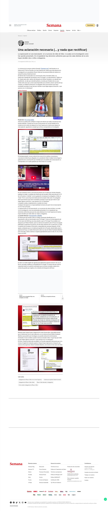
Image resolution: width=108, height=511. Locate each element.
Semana (20, 35)
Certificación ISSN (55, 479)
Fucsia (29, 479)
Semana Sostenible (43, 482)
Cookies (86, 480)
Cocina (40, 477)
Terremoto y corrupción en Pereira (48, 296)
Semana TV (31, 469)
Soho (29, 477)
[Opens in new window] (14, 502)
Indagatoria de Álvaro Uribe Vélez (26, 382)
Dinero (29, 472)
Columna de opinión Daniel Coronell (52, 379)
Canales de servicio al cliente (91, 472)
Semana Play (31, 466)
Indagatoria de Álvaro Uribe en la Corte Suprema (30, 379)
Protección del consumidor (73, 466)
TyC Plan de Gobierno (56, 482)
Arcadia (30, 474)
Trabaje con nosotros (89, 474)
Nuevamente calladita (35, 215)
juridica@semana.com (72, 475)
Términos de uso (55, 466)
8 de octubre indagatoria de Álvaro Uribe (28, 385)
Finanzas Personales (44, 472)
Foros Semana (42, 469)
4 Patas (30, 482)
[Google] (11, 502)
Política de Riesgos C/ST (56, 474)
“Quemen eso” (44, 68)
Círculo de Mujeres (43, 479)
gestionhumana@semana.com (74, 481)
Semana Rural (42, 474)
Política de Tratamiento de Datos (58, 469)
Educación (41, 466)
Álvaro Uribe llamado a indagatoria (45, 382)
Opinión (25, 35)
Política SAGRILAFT (55, 477)
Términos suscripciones (56, 472)
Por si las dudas (29, 120)
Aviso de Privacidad (15, 505)
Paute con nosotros (89, 477)
